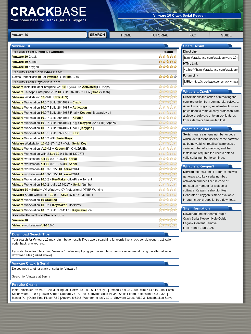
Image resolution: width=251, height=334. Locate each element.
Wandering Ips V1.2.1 (97, 298)
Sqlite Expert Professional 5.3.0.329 (142, 294)
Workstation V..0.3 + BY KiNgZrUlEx (49, 148)
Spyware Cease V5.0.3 (129, 298)
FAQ (192, 35)
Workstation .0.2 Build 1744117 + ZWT (53, 210)
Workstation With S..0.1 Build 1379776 (48, 154)
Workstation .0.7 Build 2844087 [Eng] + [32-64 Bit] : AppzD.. (65, 123)
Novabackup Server (160, 298)
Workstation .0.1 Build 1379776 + (45, 133)
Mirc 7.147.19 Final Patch (157, 290)
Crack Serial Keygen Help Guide (204, 218)
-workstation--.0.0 (33, 225)
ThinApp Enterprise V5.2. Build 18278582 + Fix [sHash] (61, 92)
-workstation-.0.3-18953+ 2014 (45, 169)
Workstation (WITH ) (40, 97)
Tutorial (159, 35)
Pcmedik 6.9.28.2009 (124, 290)
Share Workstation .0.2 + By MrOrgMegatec (52, 195)
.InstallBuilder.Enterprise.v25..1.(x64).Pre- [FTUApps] (61, 87)
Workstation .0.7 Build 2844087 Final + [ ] (53, 128)
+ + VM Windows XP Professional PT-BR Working (57, 189)
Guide (226, 35)
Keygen (25, 67)
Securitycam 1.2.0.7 (25, 294)
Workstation (34, 200)
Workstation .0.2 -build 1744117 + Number (52, 184)
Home (126, 35)
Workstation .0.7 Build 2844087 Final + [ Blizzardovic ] (61, 112)
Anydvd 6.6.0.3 (71, 298)
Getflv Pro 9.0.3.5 (81, 290)
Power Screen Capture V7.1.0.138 (63, 294)
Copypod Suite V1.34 (102, 294)
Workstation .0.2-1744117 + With (49, 143)
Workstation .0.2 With (42, 138)
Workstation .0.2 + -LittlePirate (47, 205)
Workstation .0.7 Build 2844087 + (46, 102)
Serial (24, 62)
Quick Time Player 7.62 (43, 298)
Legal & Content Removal (200, 223)
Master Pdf (19, 298)
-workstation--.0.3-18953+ (44, 159)
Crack (24, 56)
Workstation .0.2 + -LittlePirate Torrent (52, 179)
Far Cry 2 (101, 290)
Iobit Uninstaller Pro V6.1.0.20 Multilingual (40, 290)
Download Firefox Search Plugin (204, 214)
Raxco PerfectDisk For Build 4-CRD (45, 77)
